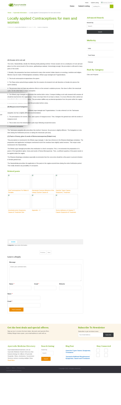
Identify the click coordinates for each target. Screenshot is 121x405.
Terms (13, 368)
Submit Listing (95, 2)
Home (86, 2)
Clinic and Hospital (92, 74)
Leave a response (42, 27)
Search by (90, 22)
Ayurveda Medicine (20, 27)
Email (36, 284)
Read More (11, 360)
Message (12, 262)
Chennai (109, 2)
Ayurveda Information (20, 12)
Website (62, 284)
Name (11, 284)
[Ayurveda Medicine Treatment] (17, 5)
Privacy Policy (21, 368)
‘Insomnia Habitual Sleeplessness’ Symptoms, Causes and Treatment (78, 357)
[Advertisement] (45, 46)
